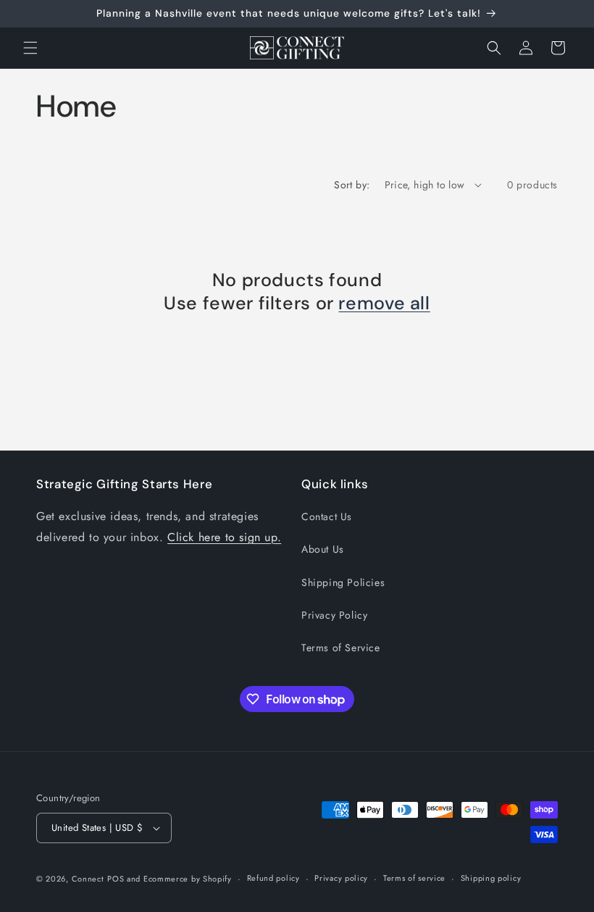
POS (115, 878)
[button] (30, 48)
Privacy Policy (334, 615)
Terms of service (414, 878)
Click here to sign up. (224, 537)
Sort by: (351, 184)
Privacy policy (341, 878)
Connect (88, 878)
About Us (322, 549)
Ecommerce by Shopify (187, 878)
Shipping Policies (343, 582)
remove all (384, 303)
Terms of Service (340, 647)
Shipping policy (491, 878)
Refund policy (273, 878)
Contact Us (326, 516)
